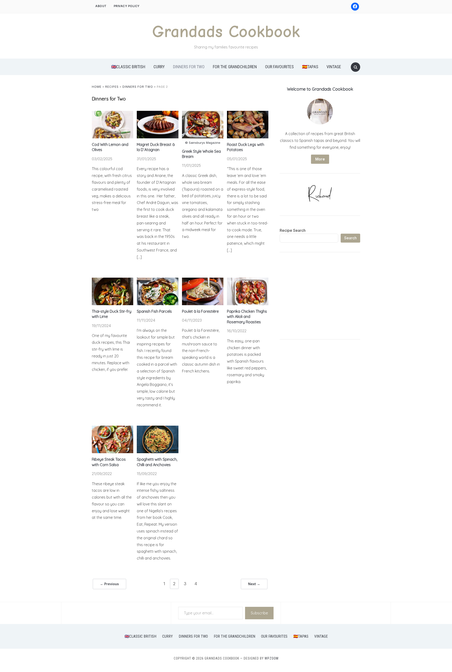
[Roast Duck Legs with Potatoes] (247, 113)
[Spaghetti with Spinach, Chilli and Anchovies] (157, 428)
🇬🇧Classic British (128, 66)
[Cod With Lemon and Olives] (112, 113)
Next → (254, 584)
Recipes (112, 86)
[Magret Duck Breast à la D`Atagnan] (157, 113)
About (101, 6)
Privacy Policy (127, 6)
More (320, 159)
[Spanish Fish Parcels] (157, 280)
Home (96, 86)
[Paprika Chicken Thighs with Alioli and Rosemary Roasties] (247, 280)
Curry (159, 66)
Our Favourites (279, 66)
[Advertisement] (320, 297)
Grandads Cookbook (226, 31)
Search (350, 238)
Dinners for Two (189, 66)
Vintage (334, 66)
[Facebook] (355, 6)
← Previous (109, 584)
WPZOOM (271, 658)
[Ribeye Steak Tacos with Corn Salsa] (112, 428)
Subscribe (259, 613)
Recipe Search (293, 230)
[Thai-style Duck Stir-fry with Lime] (112, 280)
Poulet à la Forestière (200, 311)
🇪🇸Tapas (310, 66)
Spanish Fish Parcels (154, 311)
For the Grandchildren (235, 66)
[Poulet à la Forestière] (202, 280)
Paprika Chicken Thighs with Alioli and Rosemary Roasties (247, 316)
